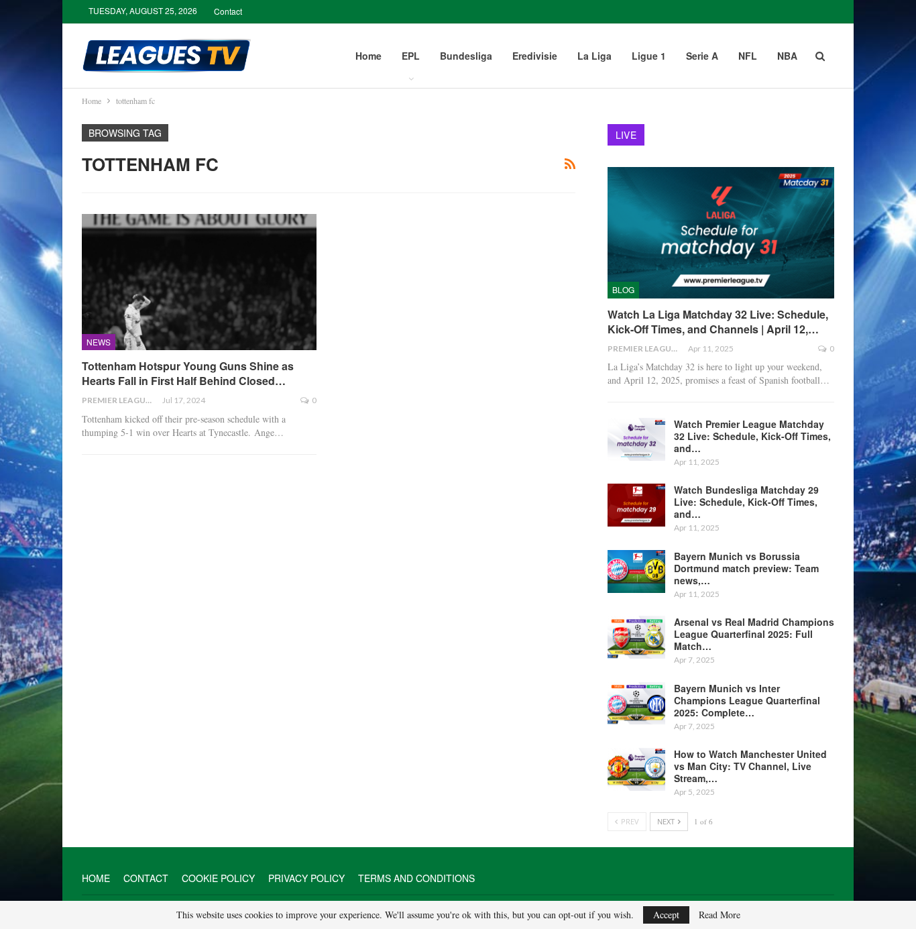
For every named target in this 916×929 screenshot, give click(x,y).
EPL (411, 55)
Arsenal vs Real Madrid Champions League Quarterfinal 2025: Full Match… (754, 634)
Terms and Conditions (416, 878)
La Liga (594, 55)
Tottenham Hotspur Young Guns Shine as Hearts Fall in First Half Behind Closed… (188, 373)
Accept (666, 914)
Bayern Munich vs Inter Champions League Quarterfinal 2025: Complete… (747, 700)
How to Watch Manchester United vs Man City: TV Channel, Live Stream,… (750, 766)
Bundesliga (466, 55)
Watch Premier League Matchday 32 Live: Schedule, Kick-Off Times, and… (752, 436)
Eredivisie (534, 55)
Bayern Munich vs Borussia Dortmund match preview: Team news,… (746, 568)
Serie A (702, 55)
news (99, 341)
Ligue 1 (649, 55)
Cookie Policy (218, 878)
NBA (787, 55)
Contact (228, 11)
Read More (719, 915)
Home (368, 55)
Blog (623, 289)
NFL (747, 55)
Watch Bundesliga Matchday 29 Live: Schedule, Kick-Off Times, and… (746, 502)
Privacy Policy (306, 878)
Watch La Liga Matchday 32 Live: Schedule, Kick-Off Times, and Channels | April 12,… (718, 322)
